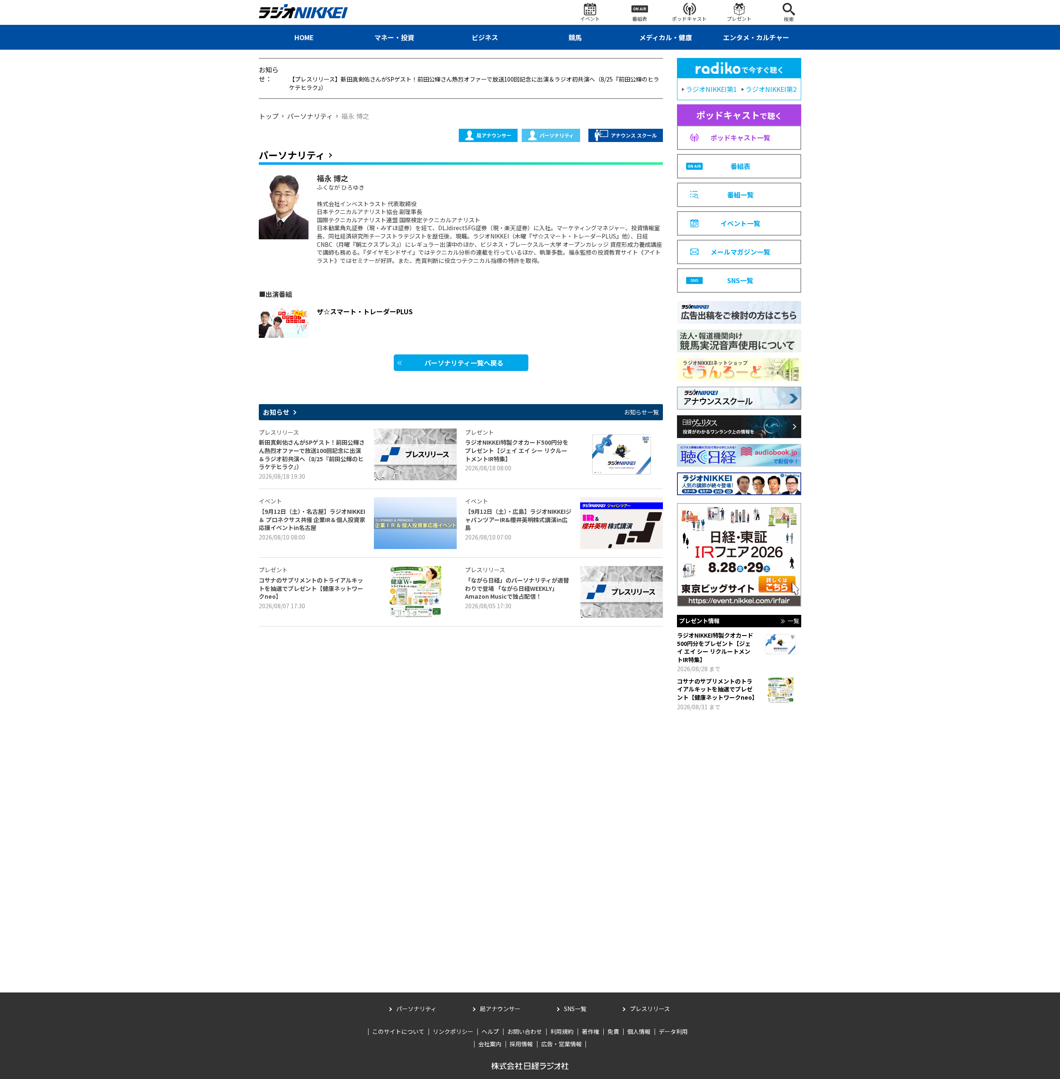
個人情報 (638, 1031)
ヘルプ (490, 1031)
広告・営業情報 (561, 1044)
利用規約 (561, 1031)
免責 (613, 1031)
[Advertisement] (739, 843)
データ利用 (673, 1031)
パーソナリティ (557, 135)
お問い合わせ (524, 1031)
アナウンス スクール (634, 135)
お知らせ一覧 (641, 412)
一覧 (793, 621)
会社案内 (489, 1044)
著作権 (590, 1031)
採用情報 (521, 1044)
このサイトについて (398, 1031)
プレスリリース (650, 1008)
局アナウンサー (494, 135)
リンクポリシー (453, 1031)
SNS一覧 (575, 1008)
